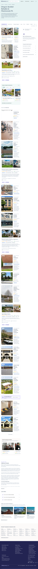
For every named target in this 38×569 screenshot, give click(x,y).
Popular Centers (17, 545)
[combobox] (14, 1)
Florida (10, 87)
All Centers (2, 4)
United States (6, 4)
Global (13, 87)
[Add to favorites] (12, 45)
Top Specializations (31, 545)
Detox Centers (17, 547)
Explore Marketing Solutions (31, 557)
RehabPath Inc (23, 565)
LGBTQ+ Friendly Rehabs (18, 550)
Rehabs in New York (4, 548)
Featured (4, 87)
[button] (33, 25)
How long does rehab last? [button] (26, 50)
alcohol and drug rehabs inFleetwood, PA (11, 14)
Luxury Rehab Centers (18, 546)
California (7, 87)
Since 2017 (32, 37)
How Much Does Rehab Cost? (5, 560)
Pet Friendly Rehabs (17, 552)
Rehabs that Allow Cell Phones (19, 553)
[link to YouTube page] (31, 562)
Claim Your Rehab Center (31, 556)
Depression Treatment (31, 547)
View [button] (3, 182)
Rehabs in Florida (4, 546)
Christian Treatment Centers (32, 553)
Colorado (15, 515)
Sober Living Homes (17, 549)
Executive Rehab (31, 548)
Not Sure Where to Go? (5, 545)
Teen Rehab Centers (31, 549)
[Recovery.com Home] (4, 1)
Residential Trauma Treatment (32, 551)
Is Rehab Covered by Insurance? (6, 558)
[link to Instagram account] (35, 562)
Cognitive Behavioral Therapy (19, 548)
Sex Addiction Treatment (32, 552)
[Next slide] (18, 35)
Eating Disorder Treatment (32, 546)
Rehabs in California (4, 547)
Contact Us (29, 559)
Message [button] (8, 182)
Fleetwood (7, 107)
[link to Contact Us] (28, 562)
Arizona (2, 515)
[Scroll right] (36, 24)
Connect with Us (30, 561)
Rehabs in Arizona (4, 550)
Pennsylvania (9, 4)
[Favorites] (36, 1)
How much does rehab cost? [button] (27, 48)
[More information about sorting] (36, 25)
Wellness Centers (17, 551)
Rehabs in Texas (4, 549)
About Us (29, 558)
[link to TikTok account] (33, 562)
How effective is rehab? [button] (26, 52)
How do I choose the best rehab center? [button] (28, 54)
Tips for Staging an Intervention (6, 559)
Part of (6, 170)
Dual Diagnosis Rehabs (31, 550)
